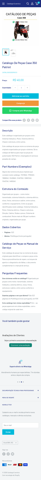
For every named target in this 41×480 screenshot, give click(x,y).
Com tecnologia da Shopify (11, 475)
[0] (36, 3)
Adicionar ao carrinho (20, 96)
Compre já (21, 103)
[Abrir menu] (3, 4)
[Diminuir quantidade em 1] (15, 87)
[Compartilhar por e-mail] (37, 120)
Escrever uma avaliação (20, 345)
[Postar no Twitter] (32, 120)
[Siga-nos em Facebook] (3, 454)
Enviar (8, 432)
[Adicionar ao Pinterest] (28, 120)
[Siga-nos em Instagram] (8, 454)
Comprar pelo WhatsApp (22, 110)
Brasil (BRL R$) (8, 443)
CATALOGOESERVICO (9, 72)
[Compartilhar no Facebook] (24, 120)
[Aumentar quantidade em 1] (27, 87)
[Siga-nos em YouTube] (12, 454)
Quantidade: (6, 88)
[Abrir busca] (28, 3)
